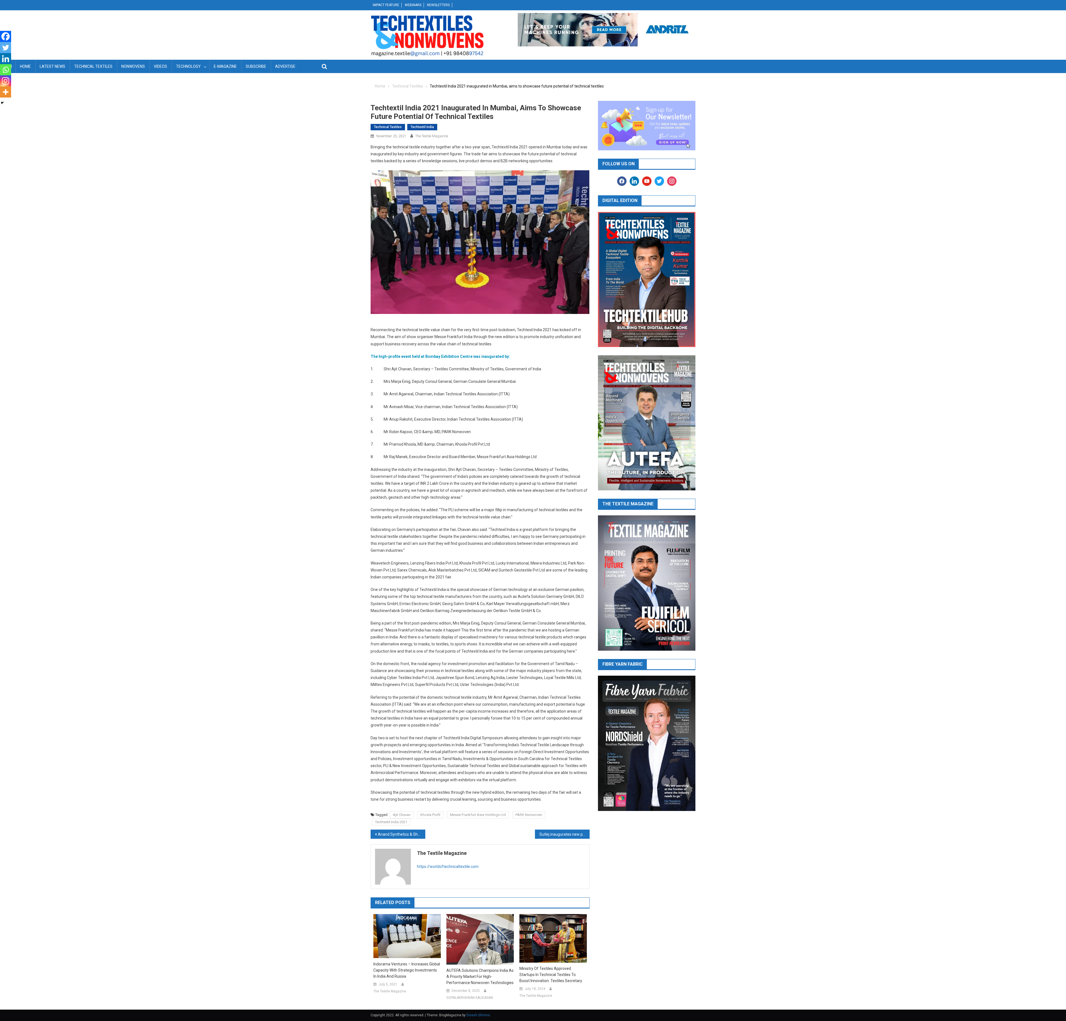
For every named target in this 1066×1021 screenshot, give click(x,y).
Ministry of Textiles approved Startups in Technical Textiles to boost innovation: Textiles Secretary (550, 974)
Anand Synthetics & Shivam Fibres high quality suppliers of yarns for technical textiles (401, 834)
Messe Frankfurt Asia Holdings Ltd (478, 815)
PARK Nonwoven (529, 815)
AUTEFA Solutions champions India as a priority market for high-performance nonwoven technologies (480, 976)
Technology (188, 66)
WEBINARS (413, 5)
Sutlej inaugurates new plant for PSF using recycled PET (564, 834)
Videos (160, 66)
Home (25, 66)
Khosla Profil (430, 815)
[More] (5, 92)
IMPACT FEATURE (386, 5)
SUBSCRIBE (256, 66)
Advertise (285, 66)
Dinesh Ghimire (478, 1015)
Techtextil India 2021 (391, 822)
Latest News (52, 66)
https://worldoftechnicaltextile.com (448, 866)
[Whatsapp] (5, 69)
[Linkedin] (5, 58)
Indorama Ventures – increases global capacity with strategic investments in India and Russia (406, 970)
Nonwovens (133, 66)
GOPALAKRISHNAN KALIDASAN (469, 998)
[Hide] (2, 103)
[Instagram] (5, 80)
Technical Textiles (93, 66)
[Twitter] (5, 47)
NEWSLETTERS (438, 5)
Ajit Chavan (402, 815)
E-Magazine (225, 66)
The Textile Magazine (431, 136)
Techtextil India (422, 127)
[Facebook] (5, 36)
